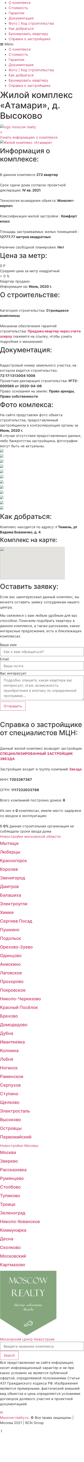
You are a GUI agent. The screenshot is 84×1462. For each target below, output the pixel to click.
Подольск (10, 938)
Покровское (13, 990)
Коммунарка (13, 1230)
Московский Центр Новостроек (27, 1339)
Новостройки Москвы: (19, 1145)
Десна (6, 1238)
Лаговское (11, 972)
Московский (13, 1256)
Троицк (8, 1204)
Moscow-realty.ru (14, 1417)
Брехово (9, 1016)
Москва (8, 1152)
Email (4, 659)
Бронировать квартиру (28, 34)
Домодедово (13, 1024)
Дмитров (9, 886)
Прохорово (11, 981)
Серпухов (10, 1085)
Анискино (10, 964)
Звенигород (12, 877)
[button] (42, 44)
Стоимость (18, 8)
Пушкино (9, 929)
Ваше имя (8, 644)
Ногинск (9, 1067)
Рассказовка (13, 1169)
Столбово (10, 1187)
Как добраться (21, 28)
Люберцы (10, 852)
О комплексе (20, 2)
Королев (9, 869)
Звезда (75, 769)
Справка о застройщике (29, 39)
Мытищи (9, 843)
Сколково (10, 1247)
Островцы (11, 1128)
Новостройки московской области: (30, 836)
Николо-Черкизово (20, 998)
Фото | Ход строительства (31, 23)
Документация (21, 18)
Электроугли (13, 903)
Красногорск (13, 860)
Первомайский (15, 1137)
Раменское (11, 1076)
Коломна (9, 1050)
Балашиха (10, 895)
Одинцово (11, 955)
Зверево (9, 1161)
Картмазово (12, 1264)
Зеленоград (12, 1212)
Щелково (9, 1102)
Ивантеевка (12, 1042)
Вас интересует (13, 673)
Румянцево (12, 1178)
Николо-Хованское (20, 1221)
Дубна (6, 1033)
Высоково (10, 1119)
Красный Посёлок (19, 1007)
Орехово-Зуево (16, 947)
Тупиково (10, 1195)
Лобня (6, 1059)
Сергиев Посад (16, 921)
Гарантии (16, 13)
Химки (7, 912)
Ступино (9, 1093)
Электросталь (15, 1111)
